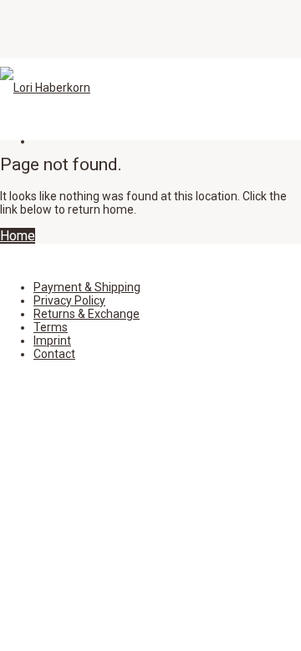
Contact (54, 354)
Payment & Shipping (86, 287)
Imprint (52, 340)
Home (17, 236)
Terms (50, 327)
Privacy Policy (69, 300)
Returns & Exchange (86, 313)
